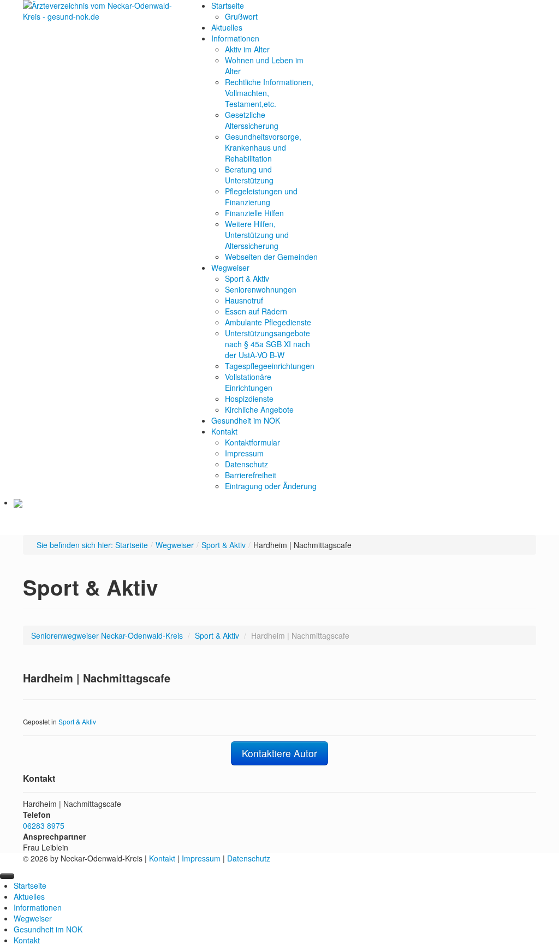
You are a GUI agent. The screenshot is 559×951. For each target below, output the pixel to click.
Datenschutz (248, 858)
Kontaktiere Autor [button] (279, 753)
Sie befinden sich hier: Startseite (92, 544)
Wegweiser (175, 544)
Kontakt (162, 858)
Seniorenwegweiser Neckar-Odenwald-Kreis (107, 635)
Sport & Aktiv (223, 544)
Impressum (201, 858)
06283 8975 (43, 825)
